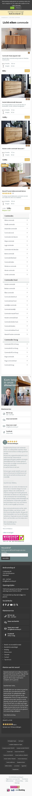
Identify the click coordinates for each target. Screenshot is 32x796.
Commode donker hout (11, 322)
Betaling (6, 650)
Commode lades (9, 262)
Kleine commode (9, 220)
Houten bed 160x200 (19, 752)
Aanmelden (5, 558)
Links (26, 781)
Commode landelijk (10, 309)
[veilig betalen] (16, 790)
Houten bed (9, 752)
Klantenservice (6, 409)
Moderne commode (10, 266)
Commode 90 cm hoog (11, 352)
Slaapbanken (16, 769)
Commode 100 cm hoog (12, 344)
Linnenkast (16, 766)
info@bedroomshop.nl (12, 426)
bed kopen (21, 741)
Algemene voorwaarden (13, 779)
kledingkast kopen (12, 741)
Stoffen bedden (8, 766)
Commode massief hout (12, 313)
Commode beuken (10, 326)
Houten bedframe (10, 762)
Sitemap (17, 783)
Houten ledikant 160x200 (9, 759)
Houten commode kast (11, 318)
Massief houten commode (12, 334)
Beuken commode (10, 288)
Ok (13, 8)
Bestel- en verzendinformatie (12, 645)
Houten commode (10, 284)
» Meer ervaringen (8, 532)
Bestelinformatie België (11, 647)
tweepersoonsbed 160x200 (8, 748)
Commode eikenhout (11, 297)
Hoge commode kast (11, 361)
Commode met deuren (11, 237)
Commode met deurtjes (11, 249)
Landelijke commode (10, 305)
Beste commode (9, 254)
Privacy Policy (19, 781)
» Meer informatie (16, 5)
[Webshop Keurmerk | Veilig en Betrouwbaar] (16, 538)
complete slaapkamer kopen (15, 744)
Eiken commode (9, 292)
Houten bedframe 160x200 (21, 755)
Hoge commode (9, 357)
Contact (6, 657)
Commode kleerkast (10, 258)
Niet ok (18, 8)
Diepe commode (9, 241)
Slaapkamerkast (21, 762)
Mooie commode (9, 270)
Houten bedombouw (22, 759)
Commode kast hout (10, 301)
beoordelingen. (15, 727)
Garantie (6, 654)
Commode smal (9, 233)
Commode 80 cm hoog (11, 348)
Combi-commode (10, 274)
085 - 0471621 (10, 414)
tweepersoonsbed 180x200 (23, 748)
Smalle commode (10, 224)
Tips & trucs (7, 659)
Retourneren (8, 652)
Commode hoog (9, 365)
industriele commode (11, 228)
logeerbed (24, 766)
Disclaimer (25, 779)
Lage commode (9, 245)
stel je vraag (9, 432)
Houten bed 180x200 (8, 755)
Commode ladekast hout (12, 330)
